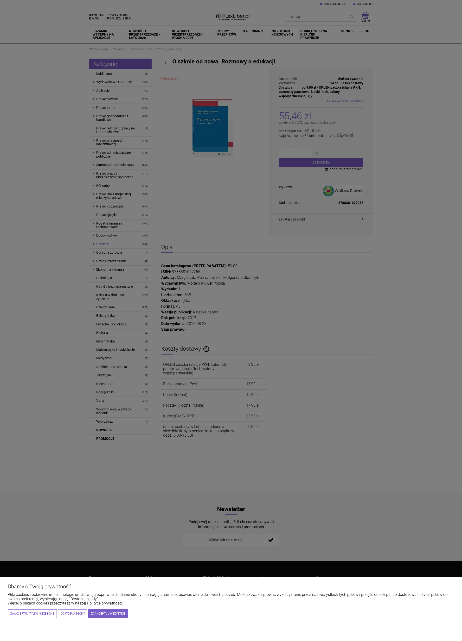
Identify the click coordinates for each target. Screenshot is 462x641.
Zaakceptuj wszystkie (108, 613)
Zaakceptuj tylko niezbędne (32, 613)
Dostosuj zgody (72, 613)
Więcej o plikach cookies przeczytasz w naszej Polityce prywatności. (65, 603)
